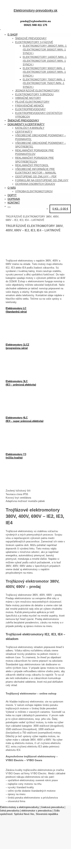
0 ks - (60, 208)
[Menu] (0, 28)
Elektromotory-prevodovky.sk (35, 10)
